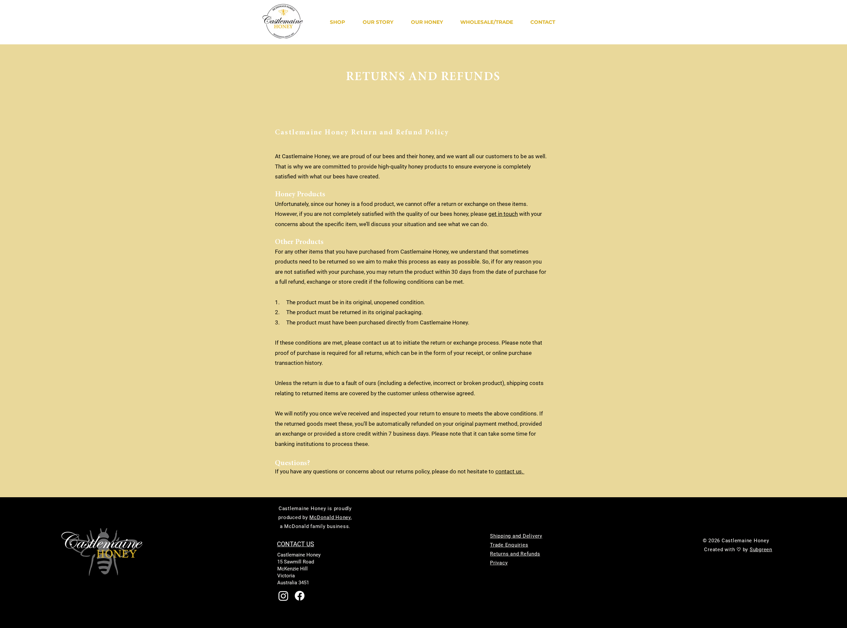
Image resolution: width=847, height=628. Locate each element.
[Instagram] (283, 595)
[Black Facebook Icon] (706, 512)
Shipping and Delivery (516, 536)
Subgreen (761, 550)
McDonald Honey (330, 517)
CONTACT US (295, 544)
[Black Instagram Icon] (721, 512)
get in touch (503, 214)
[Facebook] (299, 595)
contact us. (509, 471)
